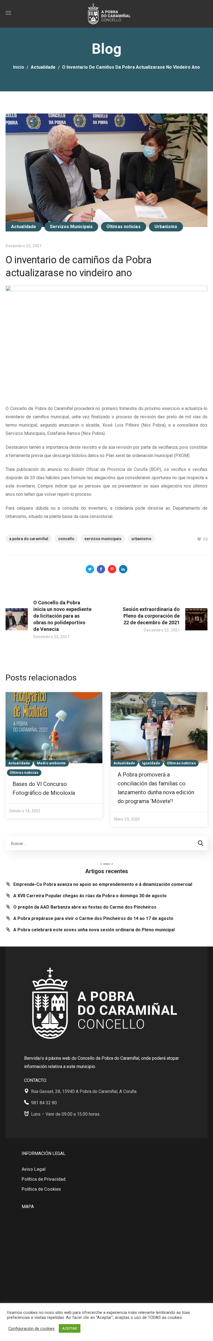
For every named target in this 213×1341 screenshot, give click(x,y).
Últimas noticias (123, 226)
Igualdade (151, 763)
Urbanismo (166, 226)
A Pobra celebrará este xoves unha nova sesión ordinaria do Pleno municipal (94, 929)
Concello (66, 539)
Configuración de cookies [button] (31, 1328)
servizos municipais (102, 539)
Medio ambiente (51, 763)
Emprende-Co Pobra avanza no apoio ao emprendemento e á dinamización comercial (102, 884)
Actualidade (43, 67)
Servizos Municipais (71, 226)
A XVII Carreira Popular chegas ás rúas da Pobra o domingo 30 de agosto (90, 895)
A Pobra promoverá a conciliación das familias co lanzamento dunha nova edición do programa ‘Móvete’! (156, 787)
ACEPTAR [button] (69, 1328)
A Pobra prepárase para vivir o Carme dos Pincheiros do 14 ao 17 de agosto (93, 918)
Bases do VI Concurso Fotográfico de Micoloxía (43, 788)
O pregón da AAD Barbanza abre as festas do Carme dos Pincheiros (84, 907)
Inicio (18, 67)
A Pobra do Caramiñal (28, 539)
